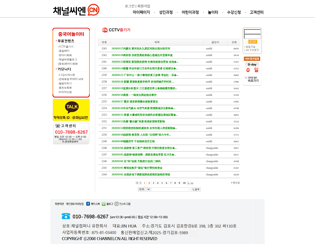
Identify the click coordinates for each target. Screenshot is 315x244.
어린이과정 (190, 12)
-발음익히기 (65, 83)
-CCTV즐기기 (66, 46)
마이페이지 (141, 12)
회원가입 (143, 6)
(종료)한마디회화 (68, 63)
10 (184, 183)
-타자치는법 (65, 91)
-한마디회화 (65, 55)
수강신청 (234, 12)
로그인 (130, 6)
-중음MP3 (63, 50)
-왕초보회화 (65, 87)
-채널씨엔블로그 (67, 59)
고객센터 (257, 12)
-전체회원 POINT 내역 (70, 79)
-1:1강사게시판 (66, 74)
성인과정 (166, 12)
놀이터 (213, 12)
